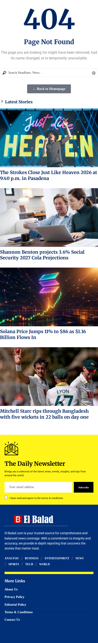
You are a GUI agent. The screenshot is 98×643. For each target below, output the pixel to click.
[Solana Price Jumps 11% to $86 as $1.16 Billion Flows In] (49, 297)
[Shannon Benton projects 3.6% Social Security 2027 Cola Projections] (49, 217)
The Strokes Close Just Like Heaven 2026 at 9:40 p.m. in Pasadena (48, 175)
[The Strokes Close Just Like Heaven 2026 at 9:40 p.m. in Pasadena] (49, 138)
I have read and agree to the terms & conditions (36, 497)
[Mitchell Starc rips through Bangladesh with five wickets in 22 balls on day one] (49, 376)
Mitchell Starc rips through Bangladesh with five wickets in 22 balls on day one (44, 414)
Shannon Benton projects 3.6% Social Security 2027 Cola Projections (42, 255)
